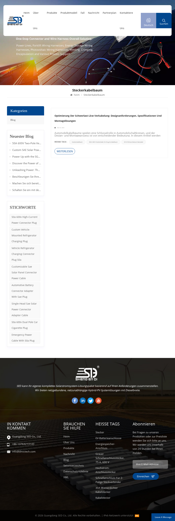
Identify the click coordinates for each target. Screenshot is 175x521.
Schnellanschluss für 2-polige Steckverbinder (109, 480)
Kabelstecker (103, 497)
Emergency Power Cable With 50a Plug (23, 337)
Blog (13, 120)
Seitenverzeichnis (73, 465)
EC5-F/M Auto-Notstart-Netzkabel (133, 142)
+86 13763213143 (23, 444)
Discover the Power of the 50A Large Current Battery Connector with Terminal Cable (26, 163)
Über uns (36, 20)
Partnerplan (109, 12)
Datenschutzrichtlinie (75, 471)
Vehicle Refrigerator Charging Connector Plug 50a (23, 253)
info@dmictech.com (24, 451)
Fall (83, 12)
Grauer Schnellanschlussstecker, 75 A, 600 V (110, 458)
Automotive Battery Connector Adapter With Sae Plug (22, 290)
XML (66, 477)
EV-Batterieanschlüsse (108, 438)
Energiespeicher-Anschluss (105, 446)
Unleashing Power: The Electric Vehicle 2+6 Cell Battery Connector (26, 170)
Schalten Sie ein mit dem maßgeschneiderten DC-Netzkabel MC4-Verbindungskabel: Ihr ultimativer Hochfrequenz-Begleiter (26, 190)
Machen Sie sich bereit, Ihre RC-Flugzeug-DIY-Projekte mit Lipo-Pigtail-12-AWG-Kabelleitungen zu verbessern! (26, 183)
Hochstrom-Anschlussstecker (106, 470)
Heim (66, 436)
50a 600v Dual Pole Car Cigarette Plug (25, 325)
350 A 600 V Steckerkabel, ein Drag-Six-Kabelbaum (103, 142)
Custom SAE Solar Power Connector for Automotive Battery (26, 150)
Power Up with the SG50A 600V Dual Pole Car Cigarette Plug (26, 156)
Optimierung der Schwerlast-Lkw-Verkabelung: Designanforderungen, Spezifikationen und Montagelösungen (108, 118)
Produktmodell (68, 12)
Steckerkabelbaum (77, 142)
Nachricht (93, 12)
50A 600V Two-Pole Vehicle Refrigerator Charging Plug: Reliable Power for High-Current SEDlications (26, 143)
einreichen (143, 476)
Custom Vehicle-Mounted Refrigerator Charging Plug (24, 235)
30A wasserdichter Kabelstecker (107, 490)
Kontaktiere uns (126, 20)
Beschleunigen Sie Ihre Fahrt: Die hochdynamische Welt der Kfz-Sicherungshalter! (26, 176)
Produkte (52, 12)
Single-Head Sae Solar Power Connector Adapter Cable (24, 309)
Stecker (100, 432)
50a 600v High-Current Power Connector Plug (24, 219)
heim (27, 12)
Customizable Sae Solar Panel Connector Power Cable (24, 272)
